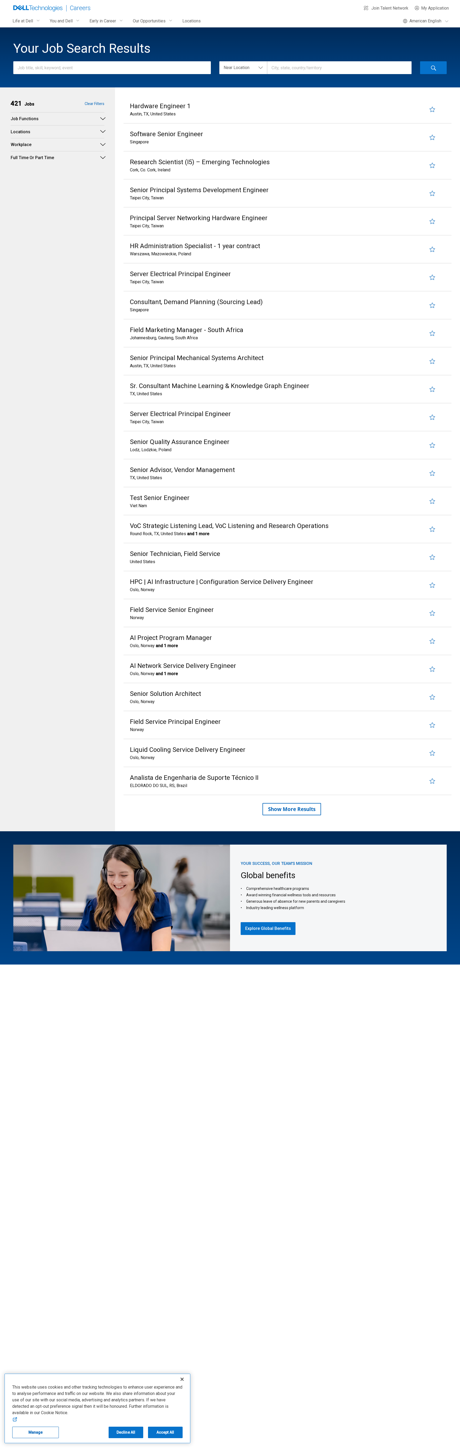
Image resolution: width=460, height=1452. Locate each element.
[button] (22, 104)
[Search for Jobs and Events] (433, 67)
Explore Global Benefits (268, 928)
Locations (191, 20)
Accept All (165, 1432)
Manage (35, 1432)
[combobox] (109, 67)
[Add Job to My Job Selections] (432, 109)
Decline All (126, 1432)
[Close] (182, 1379)
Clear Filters (94, 104)
